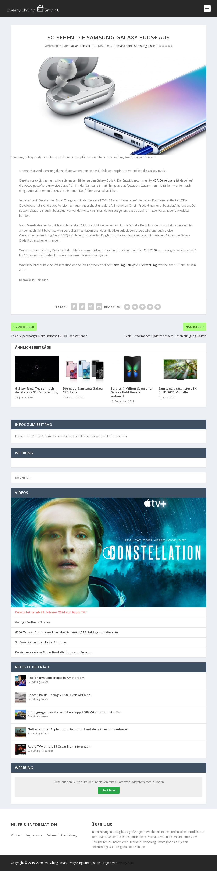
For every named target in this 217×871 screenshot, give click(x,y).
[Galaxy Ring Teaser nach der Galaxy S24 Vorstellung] (36, 369)
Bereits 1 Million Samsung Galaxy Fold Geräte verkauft (131, 392)
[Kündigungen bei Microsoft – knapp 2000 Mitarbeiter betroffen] (20, 715)
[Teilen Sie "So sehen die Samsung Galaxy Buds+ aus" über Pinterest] (90, 306)
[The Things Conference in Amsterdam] (20, 680)
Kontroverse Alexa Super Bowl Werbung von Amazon (54, 652)
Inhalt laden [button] (109, 790)
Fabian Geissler (80, 46)
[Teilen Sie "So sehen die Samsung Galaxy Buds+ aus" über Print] (99, 306)
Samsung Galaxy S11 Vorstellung (134, 265)
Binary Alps (126, 863)
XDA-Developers (164, 180)
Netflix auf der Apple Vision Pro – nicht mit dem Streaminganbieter (78, 729)
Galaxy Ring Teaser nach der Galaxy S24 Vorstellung (36, 390)
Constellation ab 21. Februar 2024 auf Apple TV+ (51, 612)
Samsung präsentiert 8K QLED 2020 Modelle (177, 390)
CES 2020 (150, 250)
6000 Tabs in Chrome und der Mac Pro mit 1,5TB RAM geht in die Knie (66, 632)
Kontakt (16, 835)
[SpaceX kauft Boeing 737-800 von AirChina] (20, 697)
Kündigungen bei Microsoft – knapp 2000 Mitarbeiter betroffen (74, 712)
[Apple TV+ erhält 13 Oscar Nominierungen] (20, 749)
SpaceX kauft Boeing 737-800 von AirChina (59, 695)
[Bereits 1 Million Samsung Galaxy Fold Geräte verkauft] (132, 369)
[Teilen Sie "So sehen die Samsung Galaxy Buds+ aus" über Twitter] (82, 306)
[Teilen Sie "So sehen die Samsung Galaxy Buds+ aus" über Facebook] (74, 306)
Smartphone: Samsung (131, 46)
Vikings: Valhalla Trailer (32, 622)
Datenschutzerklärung (61, 835)
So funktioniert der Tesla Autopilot (41, 642)
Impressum (34, 835)
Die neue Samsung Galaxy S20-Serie (83, 390)
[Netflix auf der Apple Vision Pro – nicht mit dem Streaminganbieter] (20, 732)
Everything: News (38, 682)
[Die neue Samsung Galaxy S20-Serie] (84, 369)
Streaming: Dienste (39, 733)
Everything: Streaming (40, 750)
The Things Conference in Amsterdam (56, 678)
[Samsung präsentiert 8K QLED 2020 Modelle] (180, 369)
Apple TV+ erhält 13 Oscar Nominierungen (59, 746)
